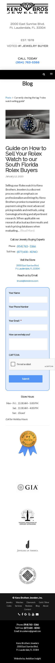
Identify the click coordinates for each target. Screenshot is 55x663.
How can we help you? (19, 334)
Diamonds (31, 602)
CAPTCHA (14, 354)
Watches (19, 602)
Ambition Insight (33, 658)
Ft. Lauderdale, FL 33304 (27, 650)
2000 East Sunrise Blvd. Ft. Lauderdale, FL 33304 (27, 267)
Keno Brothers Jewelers (27, 643)
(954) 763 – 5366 (26, 246)
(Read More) (27, 230)
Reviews (28, 606)
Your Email (15, 320)
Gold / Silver (44, 602)
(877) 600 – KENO (27, 251)
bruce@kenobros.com (27, 280)
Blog (38, 606)
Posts (8, 97)
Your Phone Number (19, 306)
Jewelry (9, 602)
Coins (9, 606)
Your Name (14, 292)
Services (18, 606)
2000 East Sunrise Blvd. (27, 646)
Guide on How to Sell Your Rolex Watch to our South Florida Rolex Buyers (26, 159)
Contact (27, 609)
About (45, 606)
